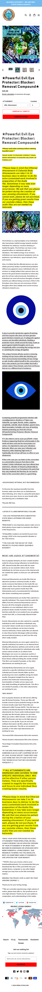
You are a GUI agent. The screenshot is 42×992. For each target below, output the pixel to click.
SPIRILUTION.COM (22, 985)
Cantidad (34, 101)
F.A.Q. (13, 940)
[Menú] (39, 15)
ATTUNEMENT (8, 101)
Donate (21, 943)
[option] (10, 69)
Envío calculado (8, 94)
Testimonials (23, 940)
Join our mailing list (21, 949)
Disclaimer (34, 940)
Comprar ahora (21, 117)
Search (6, 940)
